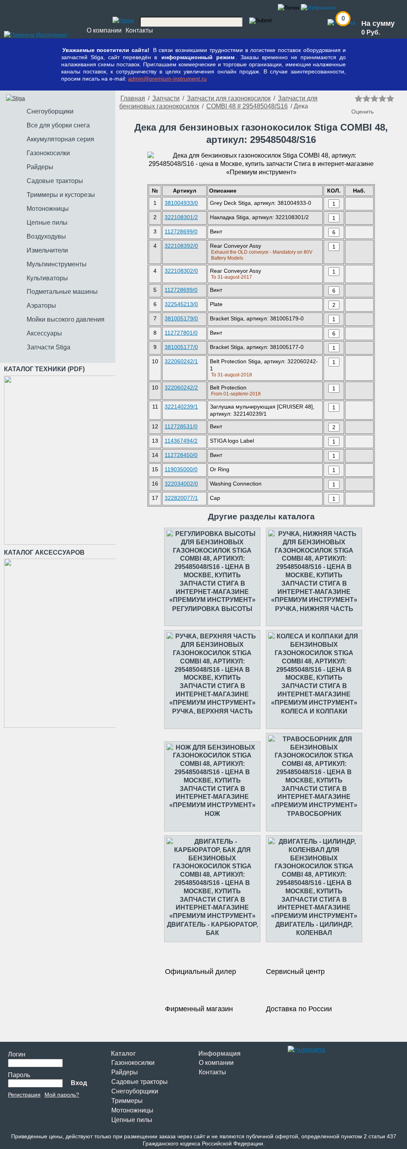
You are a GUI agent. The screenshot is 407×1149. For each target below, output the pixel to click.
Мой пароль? (62, 1094)
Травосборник (314, 813)
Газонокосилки (133, 1062)
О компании (104, 30)
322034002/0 (181, 483)
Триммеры (127, 1100)
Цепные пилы (131, 1119)
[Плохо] (366, 98)
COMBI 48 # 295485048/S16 (247, 106)
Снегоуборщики (134, 1091)
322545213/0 (181, 304)
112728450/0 (181, 455)
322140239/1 (181, 406)
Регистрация (24, 1094)
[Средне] (374, 98)
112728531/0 (181, 426)
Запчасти (166, 98)
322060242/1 (181, 361)
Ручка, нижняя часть (314, 608)
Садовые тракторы (139, 1081)
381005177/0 (181, 347)
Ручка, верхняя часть (212, 711)
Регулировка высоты (212, 608)
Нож (212, 813)
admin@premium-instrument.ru (167, 78)
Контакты (139, 30)
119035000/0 (181, 469)
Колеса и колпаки (314, 711)
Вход (79, 1083)
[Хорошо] (382, 98)
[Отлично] (390, 98)
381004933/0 (181, 203)
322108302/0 (181, 271)
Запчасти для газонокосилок (229, 98)
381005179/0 (181, 318)
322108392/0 (181, 246)
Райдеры (124, 1072)
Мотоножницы (132, 1110)
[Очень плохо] (358, 98)
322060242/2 (181, 387)
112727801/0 (181, 333)
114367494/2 (181, 441)
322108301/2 (181, 217)
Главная (132, 98)
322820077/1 (181, 498)
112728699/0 (181, 231)
